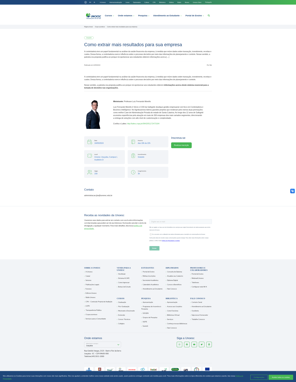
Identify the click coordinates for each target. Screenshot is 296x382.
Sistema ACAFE (124, 278)
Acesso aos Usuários (174, 306)
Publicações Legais (92, 284)
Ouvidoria (195, 311)
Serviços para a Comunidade (96, 319)
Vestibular (122, 274)
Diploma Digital (172, 280)
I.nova (127, 2)
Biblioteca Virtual (173, 315)
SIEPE (145, 322)
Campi (88, 276)
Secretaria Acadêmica (150, 280)
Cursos (108, 15)
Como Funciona (172, 311)
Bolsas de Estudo (124, 287)
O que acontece (91, 314)
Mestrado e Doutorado (126, 311)
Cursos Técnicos (124, 319)
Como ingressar (124, 282)
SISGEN (145, 313)
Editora (171, 2)
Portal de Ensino (193, 15)
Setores (88, 280)
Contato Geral (197, 302)
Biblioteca (162, 2)
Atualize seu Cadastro (175, 276)
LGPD (88, 306)
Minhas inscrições (149, 276)
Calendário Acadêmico (151, 284)
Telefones (195, 282)
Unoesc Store (197, 2)
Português (208, 2)
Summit (145, 326)
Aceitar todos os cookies (281, 377)
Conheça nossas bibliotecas (177, 323)
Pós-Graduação (123, 306)
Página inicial (88, 27)
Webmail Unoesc (198, 278)
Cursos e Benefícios (174, 284)
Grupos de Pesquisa (150, 317)
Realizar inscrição (181, 145)
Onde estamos (125, 15)
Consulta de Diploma (174, 272)
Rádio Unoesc (91, 297)
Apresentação (148, 302)
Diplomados (137, 2)
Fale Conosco (172, 289)
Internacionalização (115, 2)
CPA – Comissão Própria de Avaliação (99, 302)
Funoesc (89, 289)
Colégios (121, 323)
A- (94, 2)
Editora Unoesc (91, 293)
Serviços (170, 319)
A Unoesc (103, 2)
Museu (187, 2)
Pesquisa (142, 15)
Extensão (121, 315)
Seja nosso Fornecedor (200, 315)
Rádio (179, 2)
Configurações (259, 377)
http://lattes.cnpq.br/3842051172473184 (143, 124)
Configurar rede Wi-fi (199, 287)
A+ (90, 2)
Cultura (146, 2)
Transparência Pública (93, 310)
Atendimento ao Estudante (166, 15)
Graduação (122, 302)
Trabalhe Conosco (198, 319)
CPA (154, 2)
